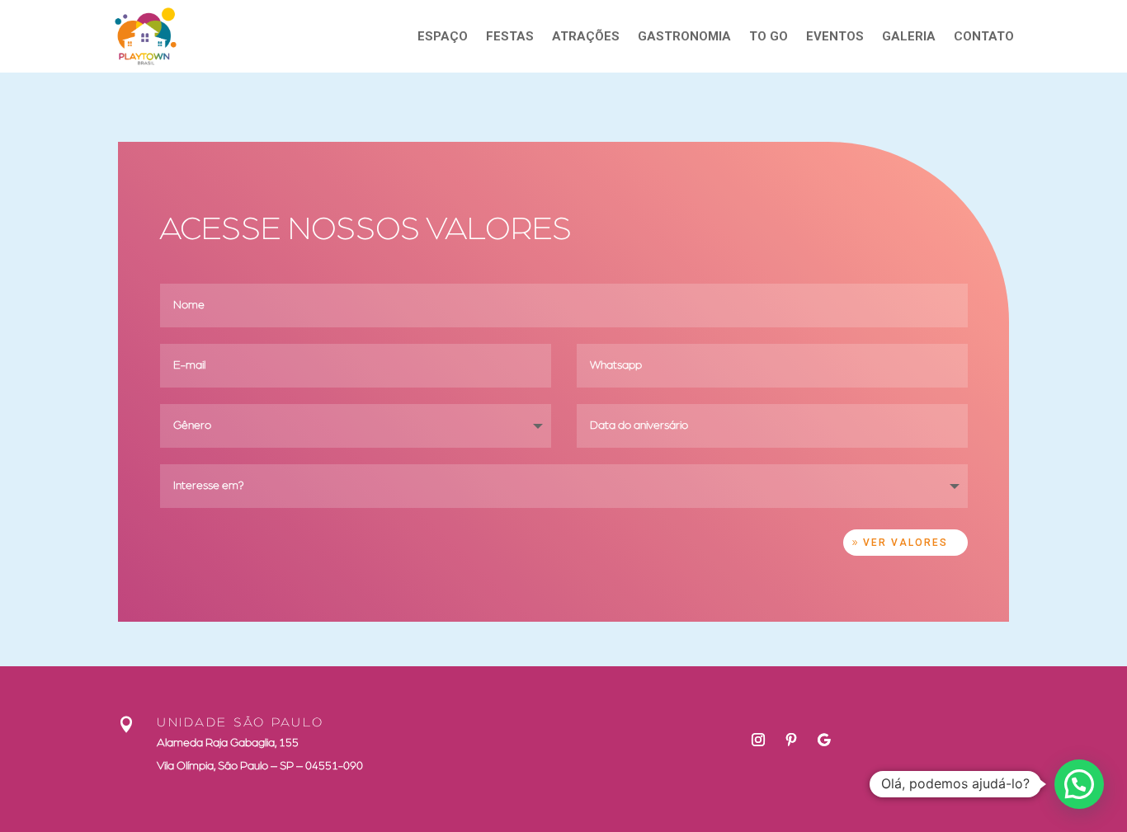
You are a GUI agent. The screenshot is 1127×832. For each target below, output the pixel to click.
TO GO (768, 36)
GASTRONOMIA (684, 36)
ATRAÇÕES (586, 36)
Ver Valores (905, 542)
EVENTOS (835, 36)
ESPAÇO (442, 36)
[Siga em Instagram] (758, 739)
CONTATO (984, 36)
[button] (1079, 784)
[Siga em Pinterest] (791, 739)
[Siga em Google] (824, 739)
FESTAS (510, 36)
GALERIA (909, 36)
